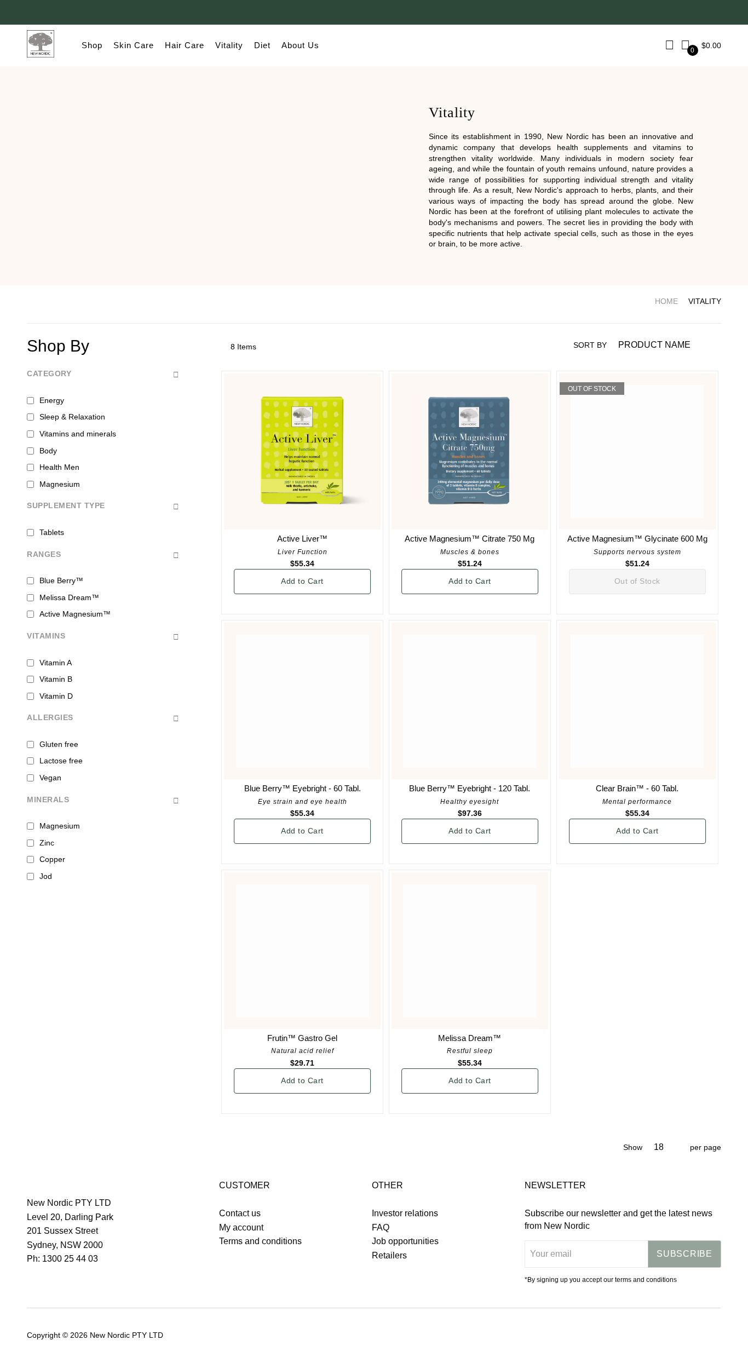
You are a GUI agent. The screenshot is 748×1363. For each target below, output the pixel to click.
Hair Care (184, 45)
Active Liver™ (302, 538)
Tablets (51, 532)
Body (48, 450)
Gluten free (58, 744)
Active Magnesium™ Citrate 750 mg (469, 538)
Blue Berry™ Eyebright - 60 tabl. (302, 788)
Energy (51, 400)
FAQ (380, 1227)
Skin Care (133, 45)
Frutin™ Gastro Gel (302, 1038)
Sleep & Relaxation (72, 416)
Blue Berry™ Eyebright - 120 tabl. (469, 788)
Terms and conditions (260, 1241)
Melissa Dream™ (469, 1038)
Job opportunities (405, 1241)
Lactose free (61, 760)
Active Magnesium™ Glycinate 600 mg (637, 538)
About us (300, 45)
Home (666, 301)
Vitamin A (55, 662)
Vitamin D (56, 696)
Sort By (590, 345)
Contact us (240, 1213)
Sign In (670, 45)
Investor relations (405, 1213)
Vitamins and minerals (77, 433)
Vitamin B (55, 679)
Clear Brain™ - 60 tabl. (637, 788)
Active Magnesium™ (75, 613)
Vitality (229, 45)
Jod (45, 876)
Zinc (46, 842)
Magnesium (59, 484)
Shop (92, 45)
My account (241, 1227)
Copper (52, 859)
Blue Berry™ (61, 580)
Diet (262, 45)
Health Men (59, 467)
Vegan (50, 777)
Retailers (389, 1255)
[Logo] (40, 45)
